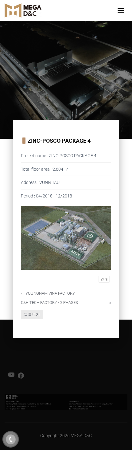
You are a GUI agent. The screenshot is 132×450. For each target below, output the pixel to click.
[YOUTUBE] (11, 376)
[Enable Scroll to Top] (120, 437)
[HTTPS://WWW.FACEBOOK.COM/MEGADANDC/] (21, 377)
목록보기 (32, 314)
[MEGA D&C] (25, 10)
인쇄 (104, 279)
